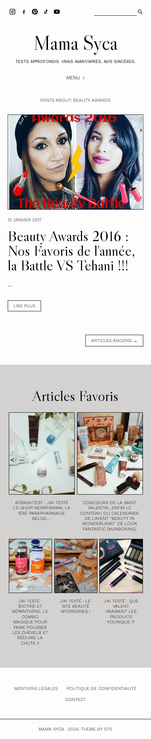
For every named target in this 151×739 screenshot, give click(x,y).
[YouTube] (57, 11)
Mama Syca (75, 43)
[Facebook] (24, 11)
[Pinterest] (35, 11)
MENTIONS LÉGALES (36, 688)
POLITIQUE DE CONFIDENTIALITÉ (101, 688)
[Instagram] (12, 11)
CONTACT (75, 699)
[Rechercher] (139, 11)
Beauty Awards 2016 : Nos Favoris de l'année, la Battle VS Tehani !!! (71, 250)
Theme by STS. (97, 729)
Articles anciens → (114, 340)
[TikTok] (46, 11)
